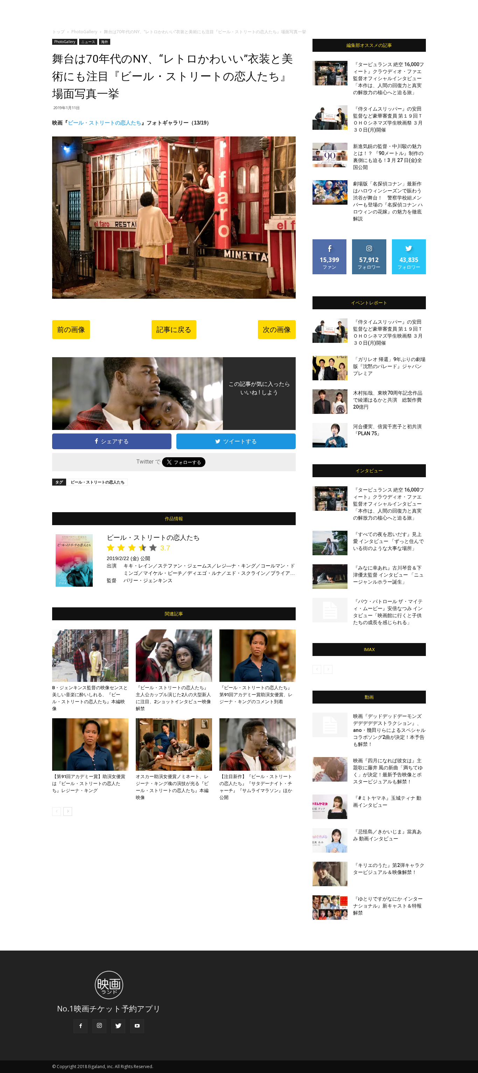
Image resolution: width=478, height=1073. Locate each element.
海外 (104, 41)
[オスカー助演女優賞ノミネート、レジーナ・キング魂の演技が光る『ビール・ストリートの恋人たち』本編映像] (174, 744)
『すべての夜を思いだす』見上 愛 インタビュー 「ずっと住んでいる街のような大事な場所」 (388, 541)
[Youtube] (137, 1026)
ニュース (88, 41)
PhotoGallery (84, 32)
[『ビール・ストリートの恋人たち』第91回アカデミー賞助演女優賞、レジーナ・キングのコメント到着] (257, 655)
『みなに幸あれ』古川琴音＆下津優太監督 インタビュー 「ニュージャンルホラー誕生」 (388, 575)
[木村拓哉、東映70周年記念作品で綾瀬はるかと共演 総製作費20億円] (329, 401)
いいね (330, 242)
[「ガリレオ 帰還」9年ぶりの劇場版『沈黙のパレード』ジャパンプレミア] (329, 368)
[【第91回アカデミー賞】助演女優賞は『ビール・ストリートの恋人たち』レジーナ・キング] (90, 744)
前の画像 (71, 329)
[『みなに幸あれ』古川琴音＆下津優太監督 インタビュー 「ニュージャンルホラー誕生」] (329, 576)
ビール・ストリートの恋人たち (104, 123)
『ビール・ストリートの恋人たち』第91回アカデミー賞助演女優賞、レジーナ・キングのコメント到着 (256, 694)
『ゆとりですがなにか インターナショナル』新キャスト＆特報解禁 (388, 906)
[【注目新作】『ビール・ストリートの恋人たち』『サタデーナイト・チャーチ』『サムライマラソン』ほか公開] (257, 744)
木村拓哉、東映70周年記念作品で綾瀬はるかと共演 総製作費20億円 (387, 400)
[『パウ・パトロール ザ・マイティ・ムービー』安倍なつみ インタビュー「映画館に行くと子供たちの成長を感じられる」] (329, 610)
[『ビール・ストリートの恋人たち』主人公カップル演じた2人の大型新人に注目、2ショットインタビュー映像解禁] (174, 655)
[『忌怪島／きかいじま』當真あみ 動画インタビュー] (329, 840)
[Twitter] (118, 1026)
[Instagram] (99, 1026)
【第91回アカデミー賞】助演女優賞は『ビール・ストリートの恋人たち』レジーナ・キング (88, 783)
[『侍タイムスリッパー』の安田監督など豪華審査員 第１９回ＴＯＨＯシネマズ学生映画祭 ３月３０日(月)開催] (329, 117)
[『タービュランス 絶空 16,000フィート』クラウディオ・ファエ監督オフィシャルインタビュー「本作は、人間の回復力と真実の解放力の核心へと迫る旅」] (329, 73)
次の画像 (277, 329)
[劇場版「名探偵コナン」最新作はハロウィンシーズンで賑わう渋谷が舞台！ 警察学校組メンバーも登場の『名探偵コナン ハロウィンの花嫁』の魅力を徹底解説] (329, 192)
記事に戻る (173, 329)
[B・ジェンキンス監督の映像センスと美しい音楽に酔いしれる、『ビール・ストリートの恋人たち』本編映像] (90, 655)
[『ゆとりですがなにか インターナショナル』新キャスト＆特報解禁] (329, 907)
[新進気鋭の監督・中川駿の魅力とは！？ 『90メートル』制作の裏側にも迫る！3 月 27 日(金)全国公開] (329, 155)
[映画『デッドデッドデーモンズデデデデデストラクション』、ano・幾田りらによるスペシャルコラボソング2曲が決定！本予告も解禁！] (329, 725)
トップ (58, 32)
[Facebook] (80, 1026)
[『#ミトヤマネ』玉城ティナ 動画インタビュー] (329, 807)
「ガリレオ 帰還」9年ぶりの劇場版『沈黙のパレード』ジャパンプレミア (389, 366)
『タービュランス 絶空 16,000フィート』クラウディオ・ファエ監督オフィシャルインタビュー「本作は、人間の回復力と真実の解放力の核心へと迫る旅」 (388, 78)
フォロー (369, 242)
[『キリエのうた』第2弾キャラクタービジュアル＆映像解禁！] (329, 874)
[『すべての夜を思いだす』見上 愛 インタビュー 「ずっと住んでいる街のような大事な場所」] (329, 543)
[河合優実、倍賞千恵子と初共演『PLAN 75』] (329, 435)
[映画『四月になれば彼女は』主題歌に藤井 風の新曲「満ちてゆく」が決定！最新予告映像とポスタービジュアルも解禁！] (329, 769)
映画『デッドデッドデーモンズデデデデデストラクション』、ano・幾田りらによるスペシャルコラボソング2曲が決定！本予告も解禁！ (389, 730)
